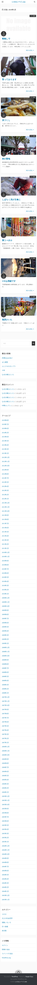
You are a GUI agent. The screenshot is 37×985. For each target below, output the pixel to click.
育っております (9, 79)
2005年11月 (5, 800)
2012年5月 (5, 482)
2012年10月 (5, 465)
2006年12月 (5, 746)
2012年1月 (5, 499)
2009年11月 (5, 602)
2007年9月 (5, 709)
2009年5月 (5, 627)
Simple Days (29, 976)
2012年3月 (5, 490)
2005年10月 (5, 804)
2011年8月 (5, 519)
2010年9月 (5, 561)
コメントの (7, 953)
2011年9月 (5, 515)
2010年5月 (5, 577)
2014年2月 (5, 432)
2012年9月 (5, 470)
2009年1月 (5, 643)
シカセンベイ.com (21, 981)
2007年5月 (5, 726)
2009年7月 (5, 618)
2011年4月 (5, 536)
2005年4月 (5, 829)
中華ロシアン (6, 405)
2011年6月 (5, 528)
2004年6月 (5, 870)
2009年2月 (5, 639)
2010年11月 (5, 556)
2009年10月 (5, 606)
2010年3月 (5, 585)
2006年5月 (5, 775)
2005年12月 (5, 796)
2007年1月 (5, 742)
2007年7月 (5, 718)
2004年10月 (5, 854)
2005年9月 (5, 808)
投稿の (6, 949)
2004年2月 (5, 887)
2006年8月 (5, 763)
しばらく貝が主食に (11, 199)
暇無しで (6, 39)
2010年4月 (5, 581)
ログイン (5, 945)
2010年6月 (5, 573)
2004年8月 (5, 862)
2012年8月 (5, 474)
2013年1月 (5, 453)
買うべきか (7, 240)
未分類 (4, 930)
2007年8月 (5, 713)
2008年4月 (5, 680)
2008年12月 (5, 647)
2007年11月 (5, 701)
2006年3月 (5, 784)
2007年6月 (5, 722)
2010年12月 (5, 552)
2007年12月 (5, 697)
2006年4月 (5, 780)
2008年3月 (5, 685)
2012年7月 (5, 478)
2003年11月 (5, 899)
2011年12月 (5, 503)
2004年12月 (5, 846)
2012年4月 (5, 486)
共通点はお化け (7, 358)
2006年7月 (5, 767)
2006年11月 (5, 751)
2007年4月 (5, 730)
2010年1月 (5, 594)
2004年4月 (5, 879)
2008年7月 (5, 668)
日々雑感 (33, 16)
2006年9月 (5, 759)
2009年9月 (5, 610)
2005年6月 (5, 821)
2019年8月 (5, 420)
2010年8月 (5, 565)
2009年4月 (5, 631)
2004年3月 (5, 883)
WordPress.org (6, 958)
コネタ (4, 914)
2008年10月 (5, 656)
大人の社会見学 (7, 918)
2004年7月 (5, 866)
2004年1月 (5, 891)
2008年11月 (5, 651)
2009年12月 (5, 598)
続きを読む (29, 50)
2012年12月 (5, 457)
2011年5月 (5, 532)
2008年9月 (5, 660)
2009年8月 (5, 614)
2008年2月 (5, 689)
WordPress (15, 976)
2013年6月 (5, 437)
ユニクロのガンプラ (9, 366)
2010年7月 (5, 569)
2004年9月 (5, 858)
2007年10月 (5, 705)
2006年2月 (5, 788)
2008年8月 (5, 664)
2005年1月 (5, 842)
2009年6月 (5, 623)
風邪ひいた (7, 319)
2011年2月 (5, 544)
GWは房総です (9, 281)
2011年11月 (5, 507)
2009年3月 (5, 635)
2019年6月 (5, 428)
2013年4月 (5, 445)
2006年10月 (5, 755)
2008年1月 (5, 693)
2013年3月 (5, 449)
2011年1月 (5, 548)
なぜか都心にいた (8, 374)
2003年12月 (5, 895)
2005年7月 (5, 817)
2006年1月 (5, 792)
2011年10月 (5, 511)
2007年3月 (5, 734)
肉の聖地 (6, 159)
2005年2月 (5, 837)
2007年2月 (5, 738)
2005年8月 (5, 813)
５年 (3, 370)
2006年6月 (5, 771)
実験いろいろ (6, 922)
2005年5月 (5, 825)
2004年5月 (5, 875)
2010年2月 (5, 590)
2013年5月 (5, 441)
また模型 (5, 362)
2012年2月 (5, 494)
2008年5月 (5, 676)
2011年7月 (5, 523)
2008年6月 (5, 672)
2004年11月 (5, 850)
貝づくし (6, 120)
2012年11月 (5, 461)
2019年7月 (5, 424)
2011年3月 (5, 540)
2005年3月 (5, 833)
